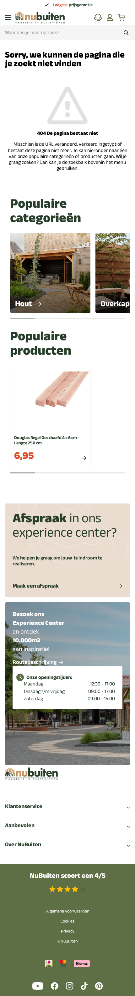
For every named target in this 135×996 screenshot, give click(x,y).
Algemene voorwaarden (67, 911)
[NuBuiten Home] (40, 17)
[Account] (110, 17)
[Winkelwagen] (122, 17)
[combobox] (67, 32)
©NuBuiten (67, 941)
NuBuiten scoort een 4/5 (67, 876)
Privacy (67, 931)
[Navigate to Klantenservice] (98, 17)
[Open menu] (8, 17)
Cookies (67, 921)
